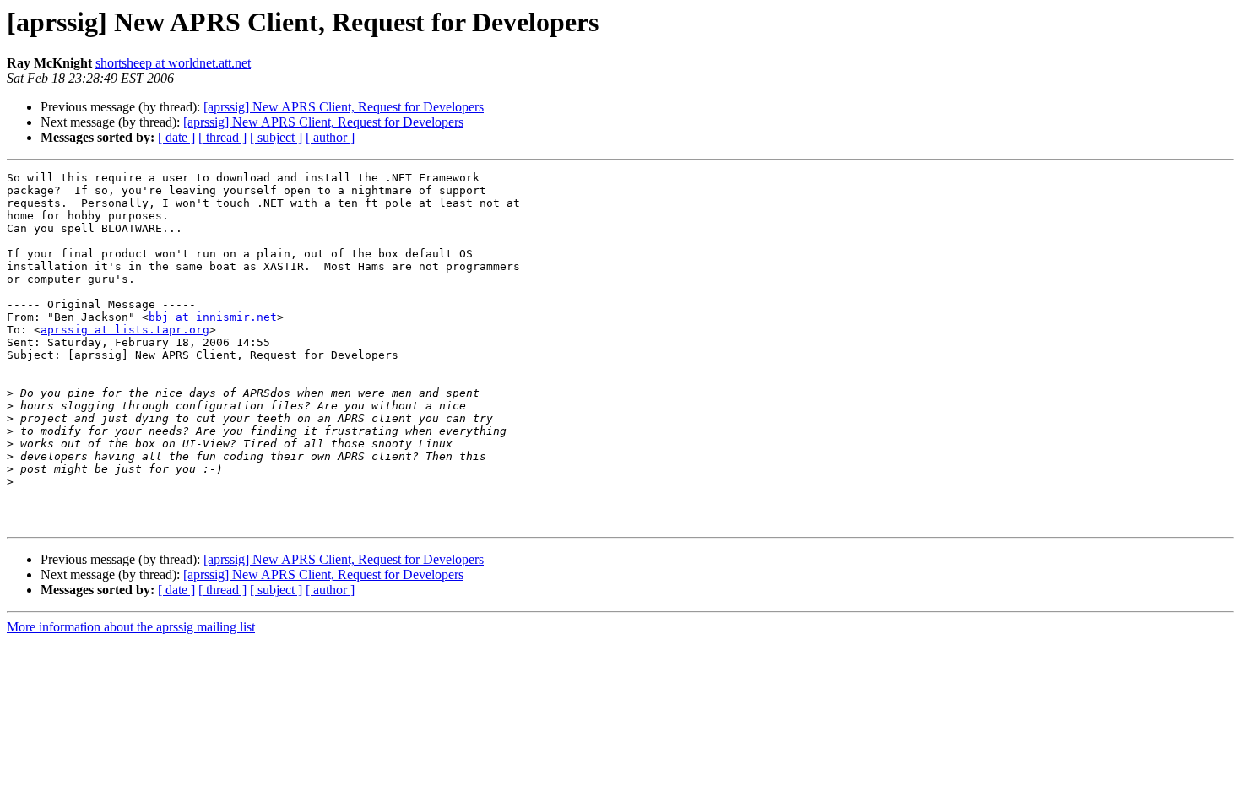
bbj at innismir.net (213, 317)
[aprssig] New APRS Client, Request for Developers (343, 107)
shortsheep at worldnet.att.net (173, 63)
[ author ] (330, 137)
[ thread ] (222, 137)
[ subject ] (276, 137)
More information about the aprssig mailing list (131, 627)
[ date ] (176, 137)
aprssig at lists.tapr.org (125, 329)
